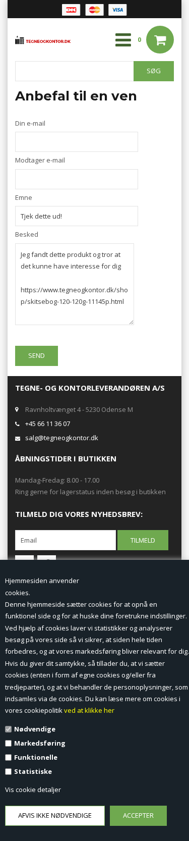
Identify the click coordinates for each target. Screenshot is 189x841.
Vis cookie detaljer (33, 789)
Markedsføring (40, 743)
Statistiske (33, 771)
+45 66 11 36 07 (47, 423)
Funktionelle (35, 757)
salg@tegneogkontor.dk (61, 437)
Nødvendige (34, 728)
